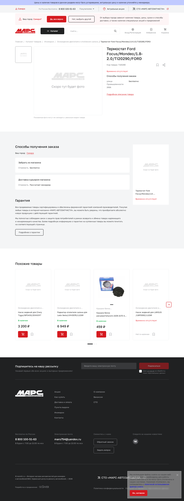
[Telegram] (150, 68)
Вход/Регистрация (133, 33)
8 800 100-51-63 (67, 9)
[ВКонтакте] (154, 68)
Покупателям (85, 9)
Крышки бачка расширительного (104, 308)
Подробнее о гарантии (29, 232)
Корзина (165, 33)
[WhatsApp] (163, 68)
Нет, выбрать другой (81, 19)
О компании (99, 392)
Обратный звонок (105, 442)
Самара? (37, 19)
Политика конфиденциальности (109, 488)
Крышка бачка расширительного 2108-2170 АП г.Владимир (111, 314)
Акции (57, 392)
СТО (96, 402)
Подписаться (154, 366)
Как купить (59, 397)
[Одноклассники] (158, 68)
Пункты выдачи (61, 407)
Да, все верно (56, 19)
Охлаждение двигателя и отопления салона (29, 308)
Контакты (58, 417)
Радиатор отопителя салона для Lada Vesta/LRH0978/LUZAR (72, 313)
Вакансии (98, 397)
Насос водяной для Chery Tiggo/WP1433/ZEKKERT (30, 313)
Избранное (151, 33)
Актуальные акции (115, 9)
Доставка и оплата (63, 402)
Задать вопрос (104, 450)
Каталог (54, 31)
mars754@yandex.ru (67, 439)
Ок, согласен (138, 493)
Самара (30, 153)
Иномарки (59, 412)
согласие (150, 371)
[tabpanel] (33, 304)
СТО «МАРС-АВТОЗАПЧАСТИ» (150, 9)
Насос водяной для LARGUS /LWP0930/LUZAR (149, 313)
